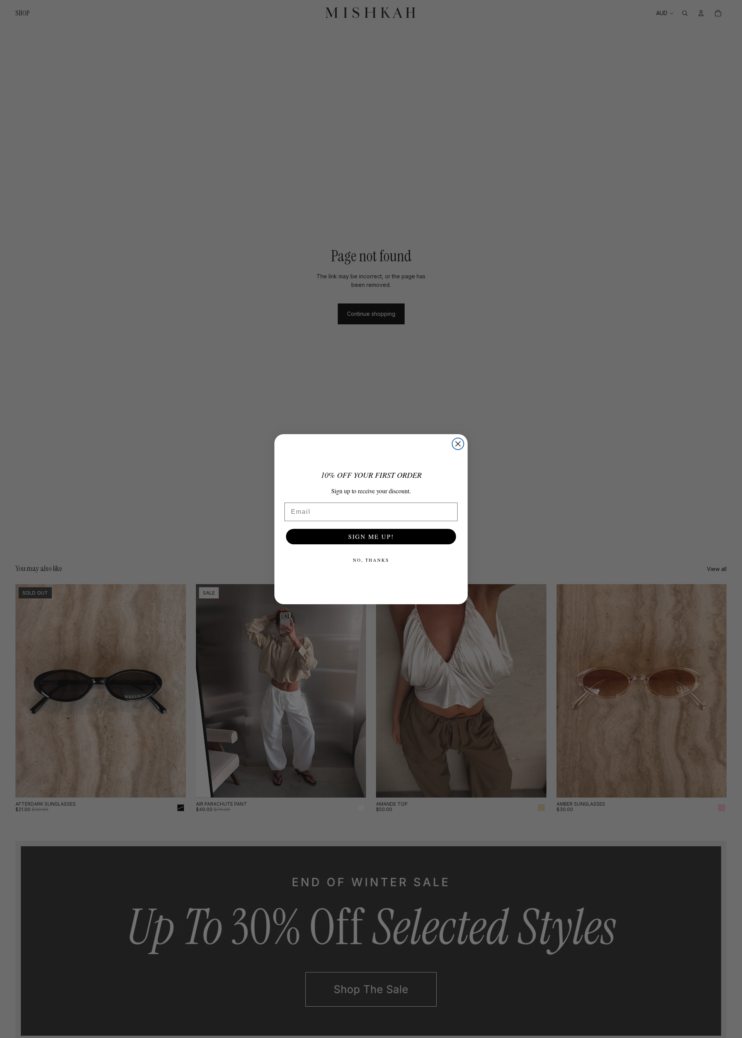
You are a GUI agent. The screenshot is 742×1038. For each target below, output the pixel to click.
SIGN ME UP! (371, 536)
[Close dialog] (458, 444)
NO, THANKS (371, 560)
